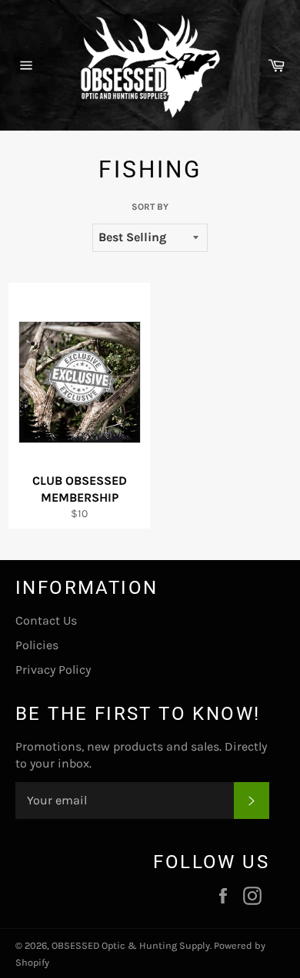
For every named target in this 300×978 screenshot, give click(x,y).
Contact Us (46, 620)
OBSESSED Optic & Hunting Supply (131, 945)
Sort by (150, 206)
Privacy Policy (53, 669)
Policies (36, 645)
